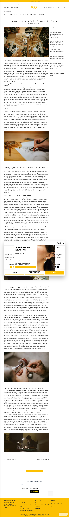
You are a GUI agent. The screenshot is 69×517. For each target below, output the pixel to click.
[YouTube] (57, 503)
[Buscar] (55, 7)
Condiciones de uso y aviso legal (26, 514)
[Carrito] (64, 7)
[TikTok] (51, 506)
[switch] (57, 267)
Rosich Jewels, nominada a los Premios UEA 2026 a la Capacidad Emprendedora (56, 42)
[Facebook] (51, 503)
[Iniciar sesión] (58, 7)
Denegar (15, 272)
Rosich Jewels (51, 7)
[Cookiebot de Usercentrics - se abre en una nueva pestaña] (58, 243)
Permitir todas (54, 272)
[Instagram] (54, 503)
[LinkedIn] (61, 503)
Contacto (6, 507)
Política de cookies (45, 514)
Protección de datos (37, 514)
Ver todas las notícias (34, 470)
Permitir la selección (34, 272)
